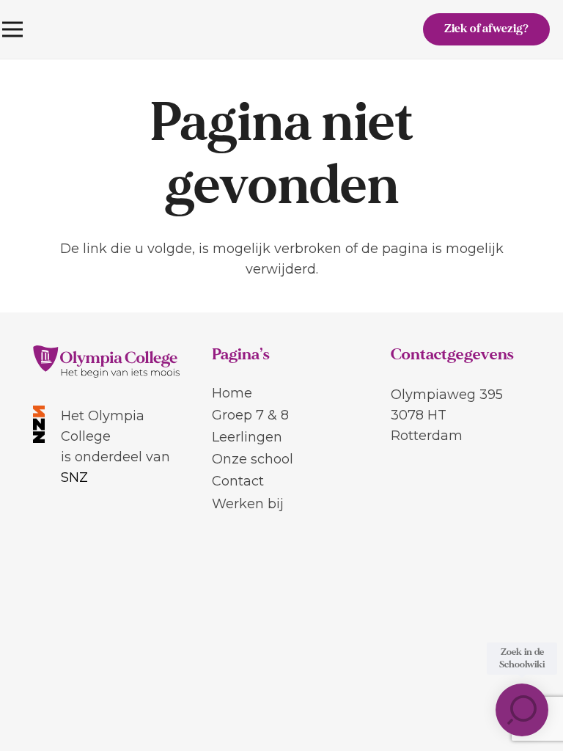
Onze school (252, 459)
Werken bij (248, 504)
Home (232, 393)
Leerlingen (247, 437)
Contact (238, 481)
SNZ (74, 477)
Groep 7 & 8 (250, 415)
